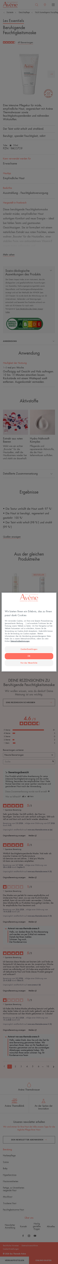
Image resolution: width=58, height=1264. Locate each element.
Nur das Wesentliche (29, 663)
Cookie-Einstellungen (29, 649)
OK (29, 656)
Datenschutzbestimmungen (20, 641)
